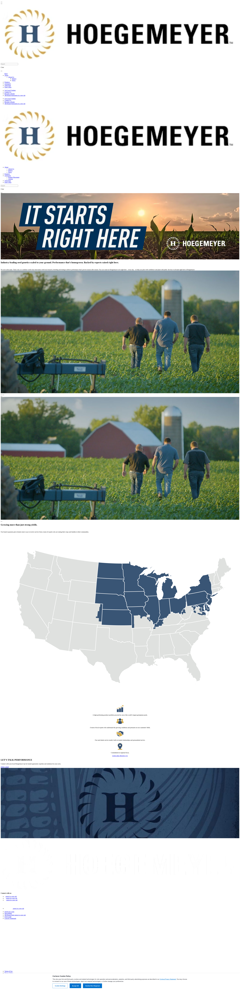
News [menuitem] (13, 80)
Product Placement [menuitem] (13, 177)
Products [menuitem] (7, 82)
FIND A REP (5, 767)
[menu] (1, 3)
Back (6, 73)
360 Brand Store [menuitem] (14, 95)
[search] (1, 192)
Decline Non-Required (92, 986)
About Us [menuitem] (11, 77)
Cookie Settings (60, 986)
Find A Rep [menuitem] (7, 87)
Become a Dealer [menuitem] (9, 94)
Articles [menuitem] (10, 179)
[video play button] (1, 396)
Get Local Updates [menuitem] (10, 90)
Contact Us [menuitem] (7, 92)
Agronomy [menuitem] (7, 84)
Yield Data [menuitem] (7, 85)
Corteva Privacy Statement (168, 979)
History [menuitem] (14, 79)
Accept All (75, 986)
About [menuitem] (6, 75)
